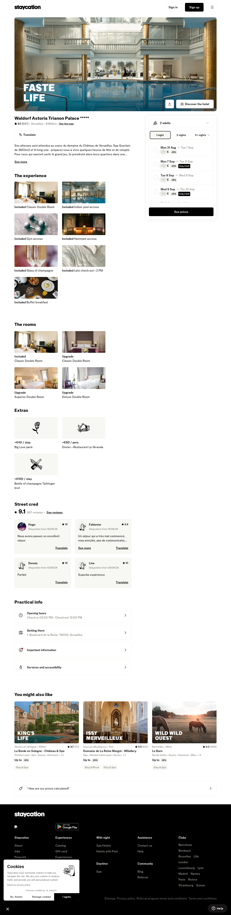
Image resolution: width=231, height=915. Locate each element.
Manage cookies (41, 896)
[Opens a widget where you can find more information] (217, 908)
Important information (41, 650)
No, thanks (16, 896)
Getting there (36, 630)
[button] (7, 909)
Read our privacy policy (18, 885)
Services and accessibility (44, 667)
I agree (67, 896)
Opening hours (36, 613)
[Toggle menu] (212, 7)
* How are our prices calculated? (48, 788)
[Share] (169, 104)
